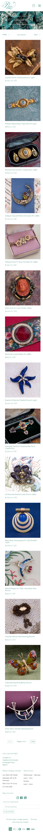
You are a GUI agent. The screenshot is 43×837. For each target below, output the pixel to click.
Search (5, 765)
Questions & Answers (10, 760)
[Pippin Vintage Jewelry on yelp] (25, 797)
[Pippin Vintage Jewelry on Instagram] (17, 797)
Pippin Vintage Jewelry (20, 819)
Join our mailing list (10, 802)
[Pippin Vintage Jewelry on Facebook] (21, 797)
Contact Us (7, 758)
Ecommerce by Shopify (20, 822)
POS (32, 819)
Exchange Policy (9, 762)
